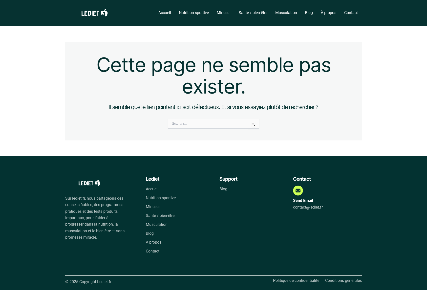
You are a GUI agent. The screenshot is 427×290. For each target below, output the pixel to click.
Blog (309, 12)
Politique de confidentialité (296, 281)
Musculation (286, 12)
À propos (328, 12)
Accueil (164, 12)
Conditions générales (343, 281)
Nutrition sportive (194, 12)
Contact (351, 12)
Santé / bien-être (253, 12)
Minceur (224, 12)
